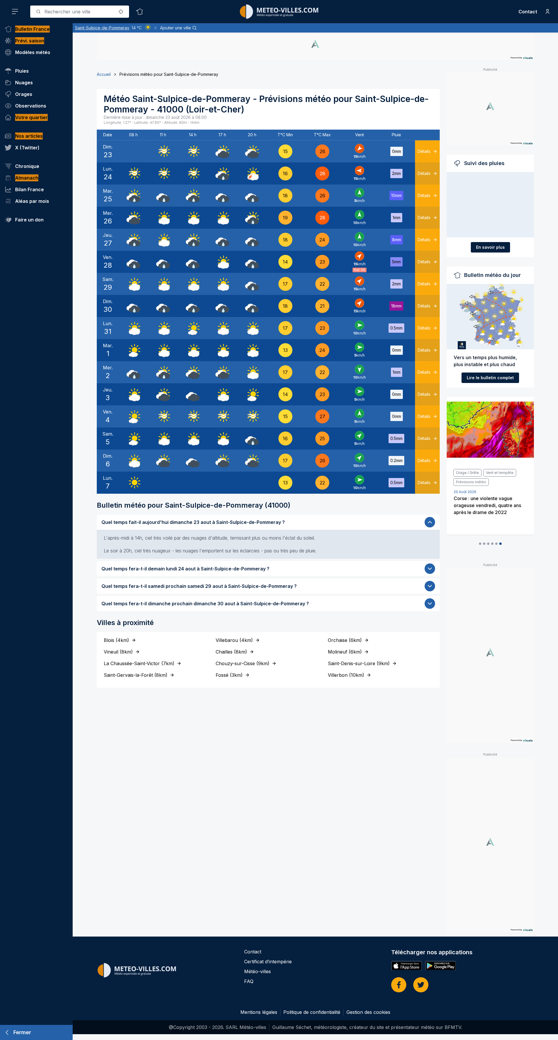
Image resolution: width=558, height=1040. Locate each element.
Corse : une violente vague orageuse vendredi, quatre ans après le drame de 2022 (487, 505)
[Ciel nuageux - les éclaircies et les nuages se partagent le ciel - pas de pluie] (163, 218)
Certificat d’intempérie (268, 961)
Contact (527, 12)
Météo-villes (257, 971)
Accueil (104, 74)
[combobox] (79, 12)
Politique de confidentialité (311, 1012)
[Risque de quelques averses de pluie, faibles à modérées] (222, 173)
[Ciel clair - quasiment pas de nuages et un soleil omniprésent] (133, 483)
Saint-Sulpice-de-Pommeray (102, 27)
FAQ (248, 981)
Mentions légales (258, 1012)
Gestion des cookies (368, 1012)
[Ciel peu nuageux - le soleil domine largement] (193, 328)
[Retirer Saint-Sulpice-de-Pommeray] (155, 28)
